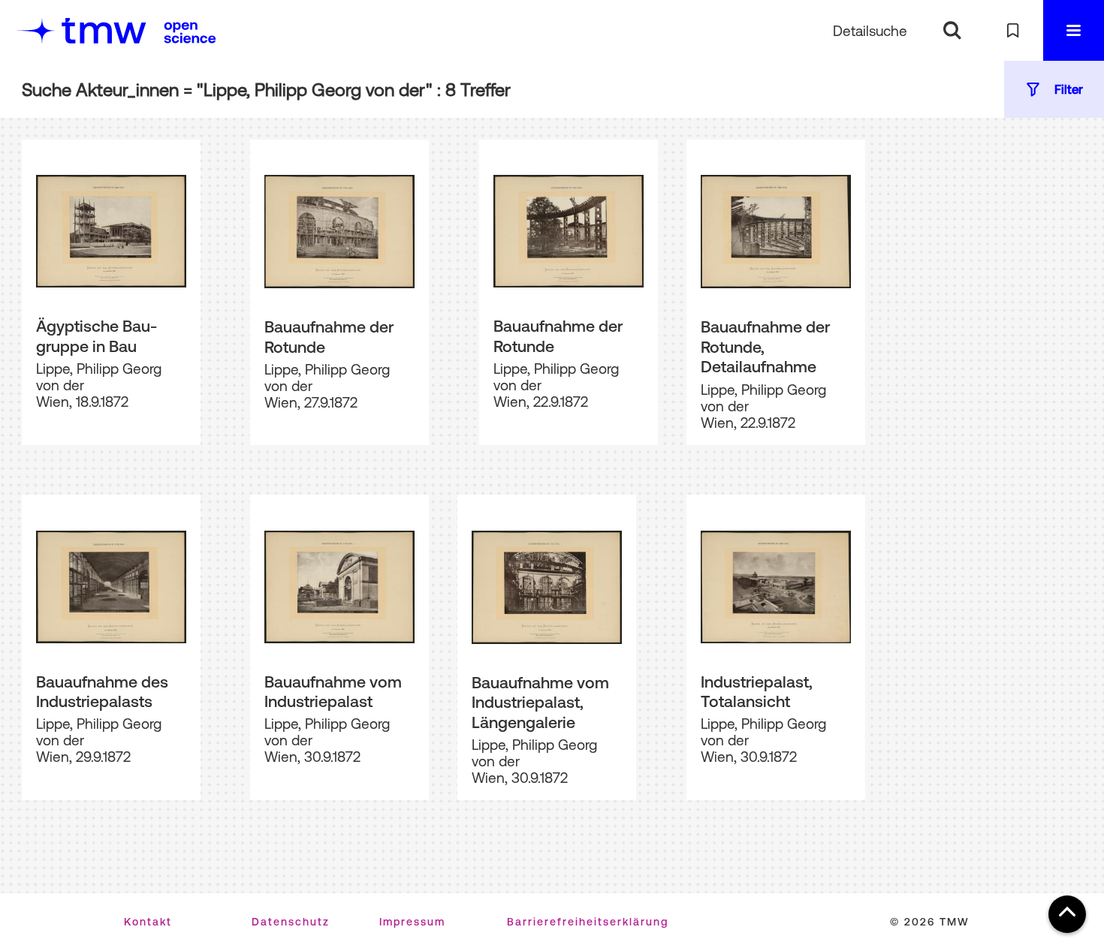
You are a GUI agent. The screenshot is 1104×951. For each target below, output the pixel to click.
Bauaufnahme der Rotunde (329, 337)
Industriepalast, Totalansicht (757, 692)
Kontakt (148, 922)
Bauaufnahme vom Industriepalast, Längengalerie (540, 702)
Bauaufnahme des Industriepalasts (102, 692)
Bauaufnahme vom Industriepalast (333, 692)
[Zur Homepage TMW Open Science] (190, 32)
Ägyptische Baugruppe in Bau (96, 336)
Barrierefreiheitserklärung (587, 922)
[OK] (952, 30)
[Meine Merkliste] (1012, 30)
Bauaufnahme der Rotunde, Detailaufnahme (765, 346)
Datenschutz (291, 922)
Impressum (412, 922)
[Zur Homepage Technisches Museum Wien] (81, 30)
